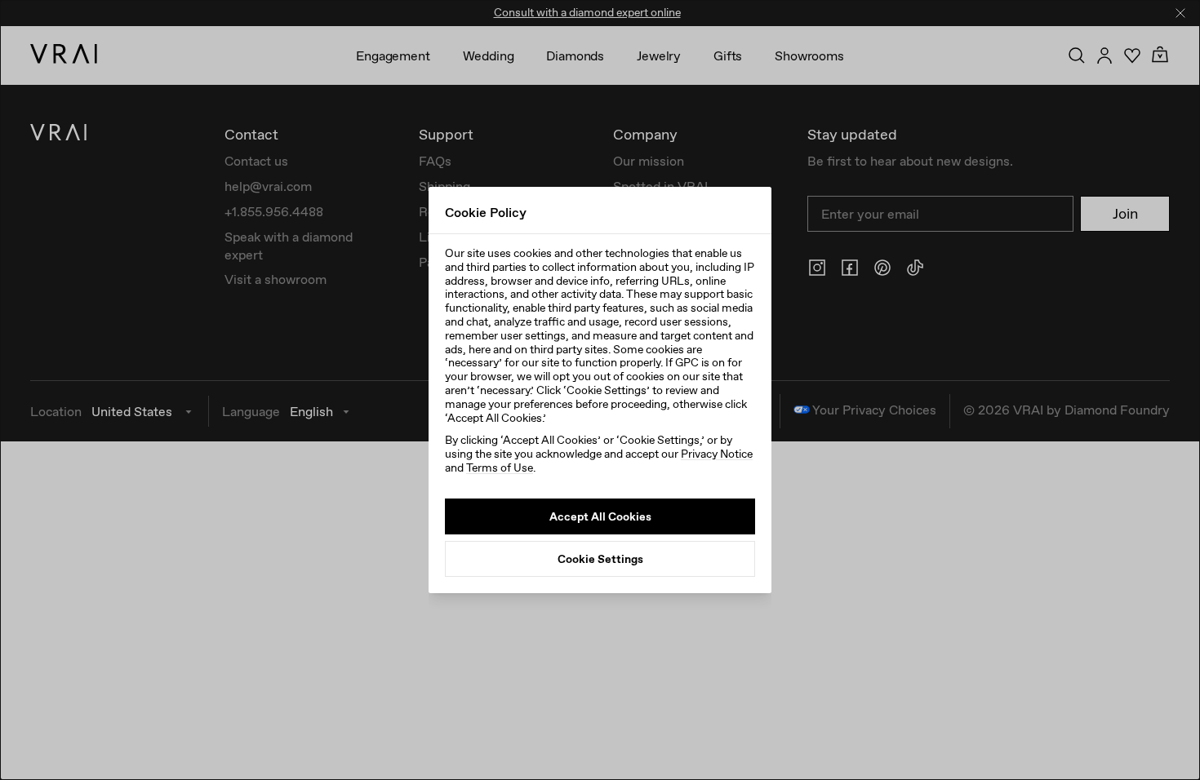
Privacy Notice (717, 453)
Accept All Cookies (600, 516)
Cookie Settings (600, 559)
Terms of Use (499, 467)
